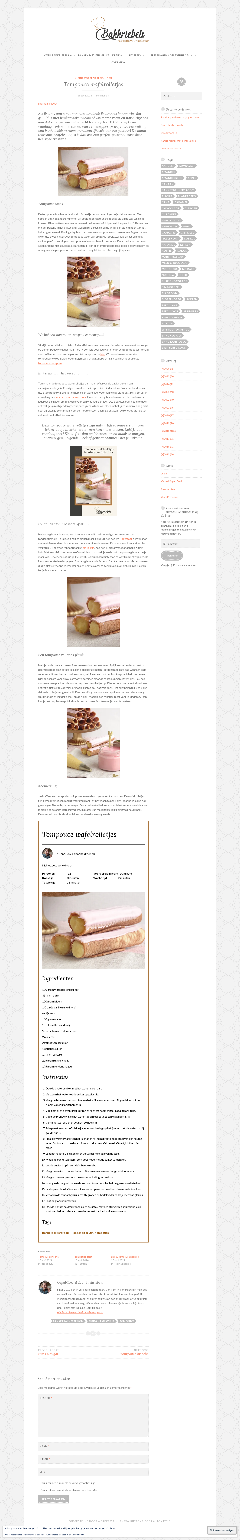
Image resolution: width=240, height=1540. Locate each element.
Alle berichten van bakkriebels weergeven (80, 1312)
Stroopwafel (172, 317)
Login (164, 473)
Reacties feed (168, 489)
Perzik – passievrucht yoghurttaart (180, 117)
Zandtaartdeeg (174, 341)
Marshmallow (173, 256)
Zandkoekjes (172, 335)
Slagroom (170, 293)
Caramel (180, 202)
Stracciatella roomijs (172, 125)
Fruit (187, 226)
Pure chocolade (174, 281)
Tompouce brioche (48, 1256)
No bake (188, 268)
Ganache (169, 232)
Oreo (183, 274)
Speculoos (170, 311)
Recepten (135, 55)
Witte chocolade (175, 329)
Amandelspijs (172, 177)
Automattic (161, 1521)
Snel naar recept (47, 103)
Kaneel (189, 238)
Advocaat (187, 165)
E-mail (45, 1459)
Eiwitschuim (171, 220)
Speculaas (169, 305)
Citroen (191, 208)
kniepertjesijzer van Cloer (71, 397)
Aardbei (168, 165)
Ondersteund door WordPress (91, 1521)
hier (102, 354)
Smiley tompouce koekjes (125, 1256)
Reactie (46, 1398)
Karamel (168, 244)
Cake (165, 202)
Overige (117, 62)
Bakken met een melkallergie (99, 55)
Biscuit (167, 196)
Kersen (185, 244)
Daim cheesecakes (171, 148)
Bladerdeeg (187, 196)
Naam (44, 1446)
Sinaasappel (171, 287)
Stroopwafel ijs (169, 132)
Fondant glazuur (82, 1232)
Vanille (167, 323)
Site (42, 1471)
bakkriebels (102, 95)
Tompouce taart (83, 1256)
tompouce (102, 1232)
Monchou (169, 268)
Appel (192, 177)
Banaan (168, 184)
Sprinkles (190, 311)
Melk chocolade (174, 262)
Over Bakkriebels (56, 55)
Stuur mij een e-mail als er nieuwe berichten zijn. (69, 1490)
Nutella (168, 274)
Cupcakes (169, 214)
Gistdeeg (188, 232)
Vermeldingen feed (171, 481)
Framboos (169, 226)
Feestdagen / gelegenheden (170, 55)
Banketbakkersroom (56, 1232)
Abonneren (172, 555)
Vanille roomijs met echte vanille (178, 140)
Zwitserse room (174, 347)
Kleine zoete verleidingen (93, 78)
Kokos (182, 250)
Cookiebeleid (78, 1534)
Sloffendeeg (171, 299)
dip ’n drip (88, 547)
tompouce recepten (50, 363)
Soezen (191, 299)
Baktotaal (126, 538)
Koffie (167, 250)
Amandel (168, 171)
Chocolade (170, 208)
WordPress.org (169, 496)
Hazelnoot (170, 238)
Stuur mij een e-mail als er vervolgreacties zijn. (68, 1482)
